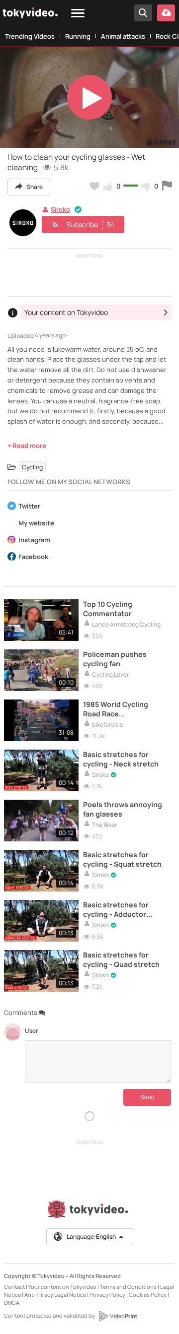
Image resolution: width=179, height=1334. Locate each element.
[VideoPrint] (118, 1316)
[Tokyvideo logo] (89, 1211)
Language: (91, 1236)
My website (36, 523)
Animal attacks (123, 36)
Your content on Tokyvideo (62, 1286)
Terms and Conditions (128, 1286)
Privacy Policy (107, 1294)
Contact (14, 1286)
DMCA (11, 1302)
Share (34, 187)
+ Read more (26, 445)
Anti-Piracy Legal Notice (55, 1294)
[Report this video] (167, 186)
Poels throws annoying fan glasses (122, 809)
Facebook (33, 557)
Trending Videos (30, 36)
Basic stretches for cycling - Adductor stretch (116, 909)
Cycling (32, 467)
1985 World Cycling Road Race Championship (115, 708)
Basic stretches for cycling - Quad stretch (121, 959)
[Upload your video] (166, 12)
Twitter (29, 506)
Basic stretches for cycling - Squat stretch (122, 859)
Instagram (34, 540)
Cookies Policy (148, 1294)
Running (77, 36)
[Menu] (78, 13)
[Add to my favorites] (94, 186)
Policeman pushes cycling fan (115, 658)
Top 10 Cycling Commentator (107, 608)
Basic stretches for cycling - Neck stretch (121, 759)
